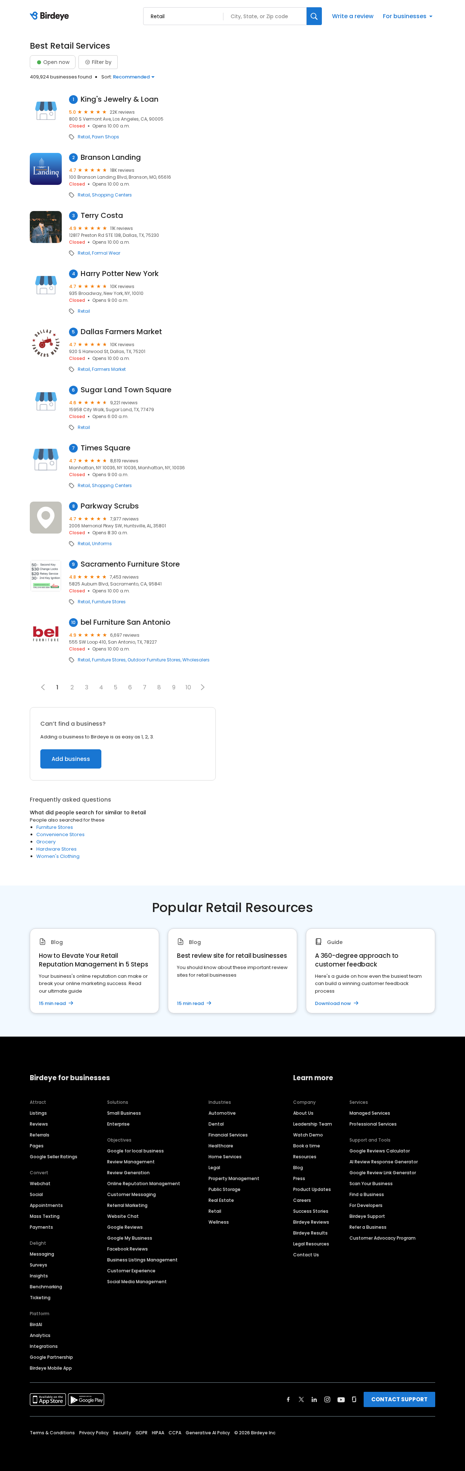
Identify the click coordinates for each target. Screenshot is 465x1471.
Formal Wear (106, 253)
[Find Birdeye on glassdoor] (354, 1399)
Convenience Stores (60, 834)
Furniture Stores (109, 602)
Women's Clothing (58, 856)
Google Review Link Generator (382, 1173)
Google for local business (135, 1151)
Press (299, 1178)
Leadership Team (312, 1124)
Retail (84, 137)
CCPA (175, 1433)
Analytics (40, 1335)
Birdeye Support (367, 1216)
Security (122, 1433)
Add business (71, 759)
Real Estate (221, 1200)
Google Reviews (125, 1227)
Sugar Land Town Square (126, 389)
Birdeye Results (310, 1233)
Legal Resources (311, 1244)
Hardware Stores (56, 849)
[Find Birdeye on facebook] (288, 1399)
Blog (298, 1167)
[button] (203, 687)
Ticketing (40, 1297)
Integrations (44, 1346)
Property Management (234, 1178)
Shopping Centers (112, 195)
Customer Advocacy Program (382, 1238)
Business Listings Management (142, 1260)
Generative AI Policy (208, 1433)
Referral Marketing (127, 1205)
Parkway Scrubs (110, 506)
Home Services (225, 1157)
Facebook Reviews (127, 1249)
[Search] (314, 16)
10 (188, 687)
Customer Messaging (131, 1194)
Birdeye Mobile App (51, 1368)
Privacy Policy (94, 1433)
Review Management (131, 1162)
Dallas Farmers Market (121, 331)
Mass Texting (45, 1216)
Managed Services (369, 1113)
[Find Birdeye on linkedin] (314, 1399)
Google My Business (129, 1238)
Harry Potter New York (120, 273)
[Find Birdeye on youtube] (341, 1399)
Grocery (46, 841)
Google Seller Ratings (53, 1157)
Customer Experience (131, 1271)
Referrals (39, 1135)
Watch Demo (308, 1135)
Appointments (46, 1205)
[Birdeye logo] (51, 16)
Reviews (39, 1124)
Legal (214, 1167)
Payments (41, 1227)
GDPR (141, 1433)
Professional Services (373, 1124)
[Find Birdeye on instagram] (327, 1399)
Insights (39, 1276)
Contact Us (306, 1255)
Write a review (352, 16)
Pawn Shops (105, 137)
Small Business (124, 1113)
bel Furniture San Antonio (125, 622)
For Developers (366, 1205)
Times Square (105, 448)
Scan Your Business (371, 1183)
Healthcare (221, 1146)
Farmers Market (109, 369)
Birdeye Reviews (311, 1222)
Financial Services (228, 1135)
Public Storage (224, 1189)
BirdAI (36, 1324)
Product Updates (312, 1189)
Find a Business (366, 1194)
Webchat (40, 1183)
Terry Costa (102, 215)
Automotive (222, 1113)
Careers (302, 1200)
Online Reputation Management (143, 1183)
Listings (38, 1113)
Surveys (38, 1265)
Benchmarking (46, 1287)
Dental (216, 1124)
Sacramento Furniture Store (130, 564)
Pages (37, 1146)
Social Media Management (137, 1281)
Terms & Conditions (52, 1433)
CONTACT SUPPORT (399, 1399)
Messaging (42, 1254)
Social (36, 1194)
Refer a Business (368, 1227)
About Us (303, 1113)
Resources (304, 1157)
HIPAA (158, 1433)
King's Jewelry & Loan (119, 99)
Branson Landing (111, 157)
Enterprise (118, 1124)
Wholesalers (196, 660)
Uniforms (102, 544)
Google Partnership (51, 1357)
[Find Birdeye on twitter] (301, 1399)
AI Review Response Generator (383, 1162)
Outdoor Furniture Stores (154, 660)
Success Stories (310, 1211)
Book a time (306, 1146)
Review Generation (128, 1173)
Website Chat (123, 1216)
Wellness (219, 1222)
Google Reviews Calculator (379, 1151)
